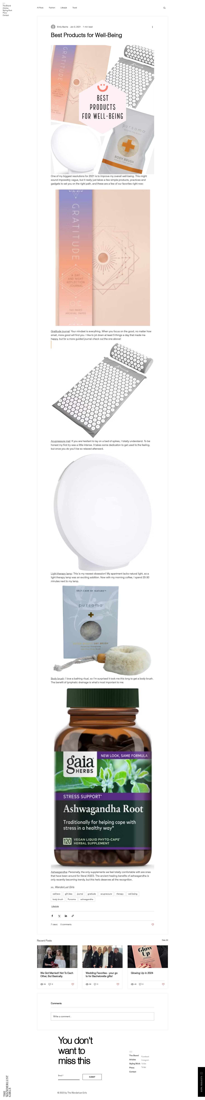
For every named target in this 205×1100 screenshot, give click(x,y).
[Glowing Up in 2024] (148, 956)
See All (165, 940)
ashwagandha (86, 899)
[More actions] (152, 26)
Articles (6, 8)
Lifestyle (64, 8)
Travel (75, 8)
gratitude (92, 894)
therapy (120, 894)
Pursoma (72, 899)
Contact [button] (6, 15)
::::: (4, 3)
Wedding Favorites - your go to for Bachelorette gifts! (102, 974)
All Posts (40, 8)
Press (5, 13)
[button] (164, 8)
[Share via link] (72, 916)
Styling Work (7, 10)
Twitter (143, 1067)
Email (60, 1075)
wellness (56, 894)
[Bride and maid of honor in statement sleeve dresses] (57, 956)
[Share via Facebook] (52, 916)
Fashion (52, 8)
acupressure (106, 894)
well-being (132, 894)
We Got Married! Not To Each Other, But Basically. (56, 974)
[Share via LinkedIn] (66, 916)
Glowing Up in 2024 (142, 973)
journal (80, 894)
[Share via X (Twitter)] (59, 916)
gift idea (68, 894)
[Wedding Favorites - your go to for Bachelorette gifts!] (102, 956)
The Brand (7, 6)
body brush (58, 899)
